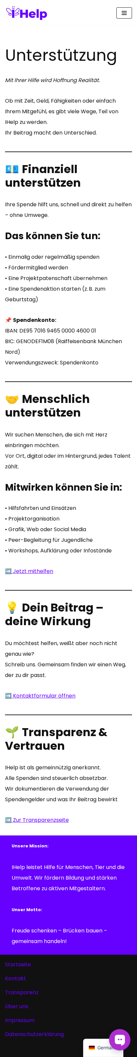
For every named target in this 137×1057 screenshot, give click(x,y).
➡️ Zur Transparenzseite (37, 820)
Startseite (18, 964)
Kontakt (15, 978)
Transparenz (22, 992)
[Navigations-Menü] (124, 13)
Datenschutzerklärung (34, 1034)
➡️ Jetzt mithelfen (29, 571)
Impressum (20, 1020)
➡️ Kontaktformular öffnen (40, 696)
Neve (31, 1049)
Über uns (16, 1006)
